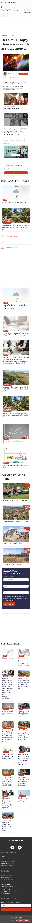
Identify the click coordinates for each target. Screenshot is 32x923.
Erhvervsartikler (5, 884)
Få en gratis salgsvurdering (8, 889)
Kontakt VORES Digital (7, 863)
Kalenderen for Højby (7, 879)
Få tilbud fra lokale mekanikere (9, 891)
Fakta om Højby (5, 882)
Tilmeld (16, 173)
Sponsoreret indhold (6, 893)
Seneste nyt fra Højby (7, 875)
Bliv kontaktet (9, 604)
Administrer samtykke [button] (7, 866)
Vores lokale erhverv (6, 877)
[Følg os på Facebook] (12, 848)
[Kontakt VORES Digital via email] (20, 848)
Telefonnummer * (8, 576)
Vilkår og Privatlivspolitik (8, 861)
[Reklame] (16, 152)
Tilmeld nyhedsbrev (23, 920)
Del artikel (22, 73)
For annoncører (5, 859)
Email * (5, 583)
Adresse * (5, 590)
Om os (3, 856)
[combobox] (4, 593)
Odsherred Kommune (7, 886)
